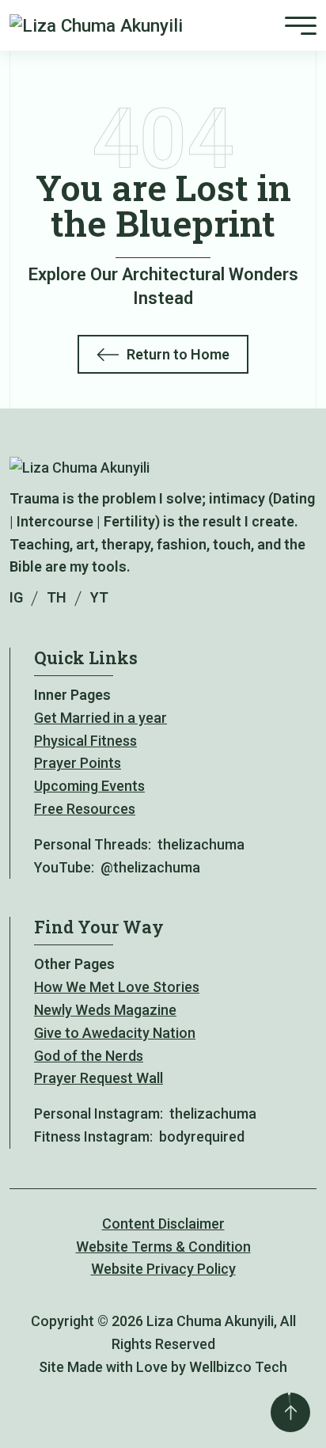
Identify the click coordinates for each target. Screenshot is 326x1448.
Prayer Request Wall (98, 1078)
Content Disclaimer (163, 1223)
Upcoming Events (89, 785)
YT (99, 597)
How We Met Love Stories (116, 987)
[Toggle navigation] (301, 24)
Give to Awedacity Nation (114, 1032)
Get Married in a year (100, 717)
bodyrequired (201, 1136)
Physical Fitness (85, 740)
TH (56, 597)
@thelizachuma (150, 867)
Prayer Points (77, 762)
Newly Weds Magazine (105, 1009)
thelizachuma (200, 844)
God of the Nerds (88, 1055)
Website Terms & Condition (163, 1246)
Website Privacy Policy (163, 1268)
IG (16, 597)
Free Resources (84, 808)
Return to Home (178, 354)
